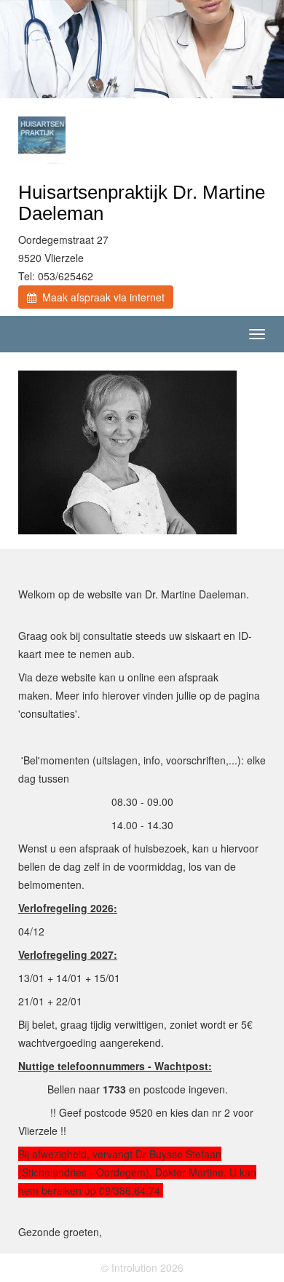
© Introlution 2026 (142, 1267)
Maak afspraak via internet (100, 297)
